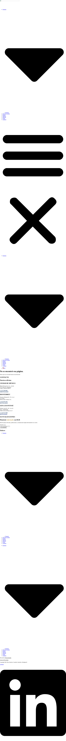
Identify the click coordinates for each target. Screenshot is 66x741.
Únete (4, 118)
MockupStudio (8, 657)
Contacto (4, 119)
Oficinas (4, 117)
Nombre (2, 424)
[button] (33, 187)
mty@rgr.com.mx (4, 402)
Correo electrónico (4, 426)
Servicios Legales (6, 113)
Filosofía (7, 112)
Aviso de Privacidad (4, 660)
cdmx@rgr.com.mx (4, 391)
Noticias (4, 116)
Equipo (4, 114)
